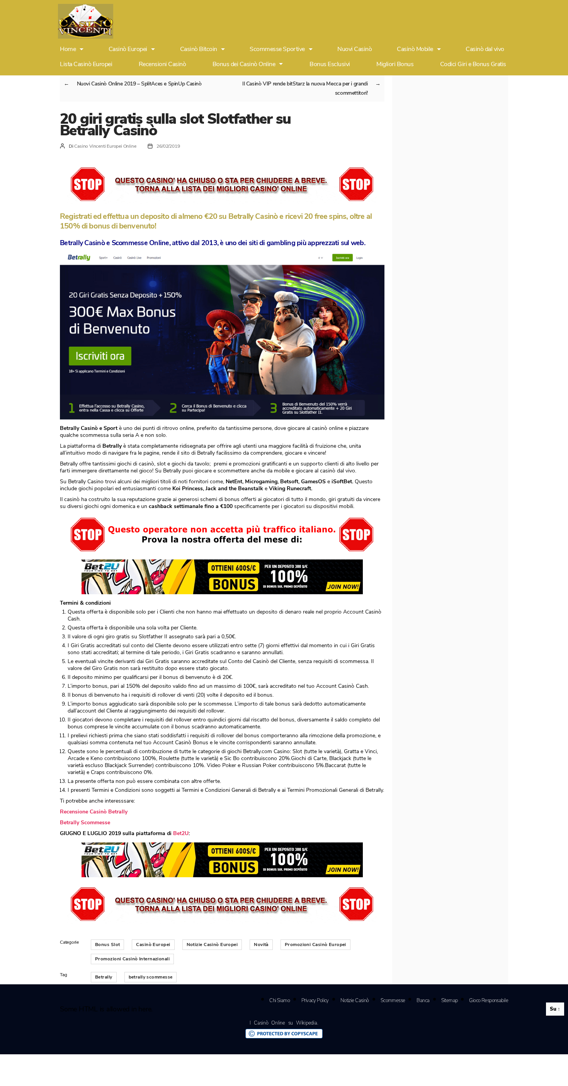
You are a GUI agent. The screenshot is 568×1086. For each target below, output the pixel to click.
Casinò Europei (128, 49)
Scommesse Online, (142, 242)
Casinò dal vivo (485, 49)
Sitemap (449, 1000)
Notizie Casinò (354, 1000)
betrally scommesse (151, 977)
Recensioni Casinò (162, 64)
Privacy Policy (315, 1000)
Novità (261, 944)
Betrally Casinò (82, 242)
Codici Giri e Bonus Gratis (473, 64)
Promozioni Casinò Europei (315, 944)
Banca (423, 1000)
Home (68, 49)
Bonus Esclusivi (330, 64)
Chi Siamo (279, 1000)
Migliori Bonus (394, 64)
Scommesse (393, 1000)
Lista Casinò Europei (86, 64)
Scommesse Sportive (277, 49)
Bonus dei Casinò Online (244, 64)
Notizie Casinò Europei (212, 944)
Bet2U (181, 833)
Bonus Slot (107, 944)
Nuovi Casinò (354, 49)
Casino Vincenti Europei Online (105, 146)
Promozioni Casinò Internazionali (132, 959)
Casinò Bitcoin (198, 49)
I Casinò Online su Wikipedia (283, 1023)
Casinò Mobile (415, 49)
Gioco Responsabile (488, 1000)
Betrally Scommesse (85, 822)
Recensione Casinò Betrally (94, 811)
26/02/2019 (168, 146)
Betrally (103, 977)
